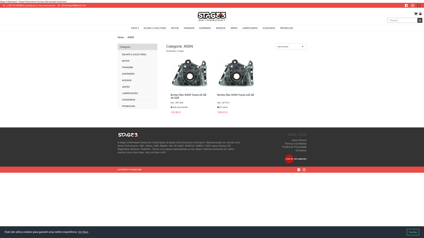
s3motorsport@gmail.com (73, 5)
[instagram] (413, 5)
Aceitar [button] (413, 232)
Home (121, 37)
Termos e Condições (295, 143)
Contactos (301, 150)
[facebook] (407, 5)
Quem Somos (299, 140)
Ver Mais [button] (83, 232)
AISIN (131, 37)
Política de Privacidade (294, 146)
